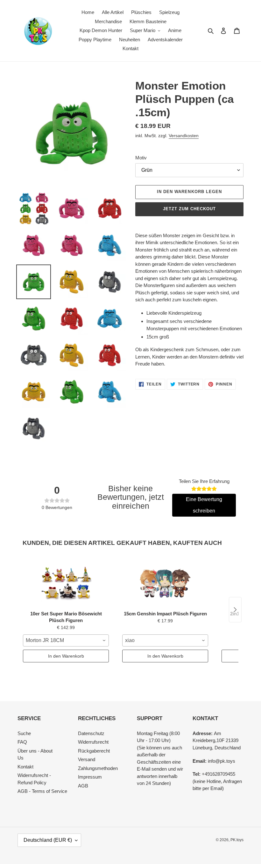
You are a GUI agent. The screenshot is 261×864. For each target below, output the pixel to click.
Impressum (90, 777)
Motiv (141, 157)
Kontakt (25, 766)
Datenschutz (91, 733)
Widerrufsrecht (93, 742)
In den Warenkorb (66, 656)
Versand (86, 759)
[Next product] (235, 609)
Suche (24, 733)
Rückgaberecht (94, 750)
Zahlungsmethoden (98, 768)
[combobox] (66, 640)
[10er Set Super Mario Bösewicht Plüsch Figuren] (66, 582)
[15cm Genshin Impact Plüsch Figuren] (165, 582)
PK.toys (236, 840)
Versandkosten (184, 135)
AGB (83, 785)
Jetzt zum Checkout (189, 208)
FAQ (22, 742)
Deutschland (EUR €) (48, 840)
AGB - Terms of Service (42, 791)
